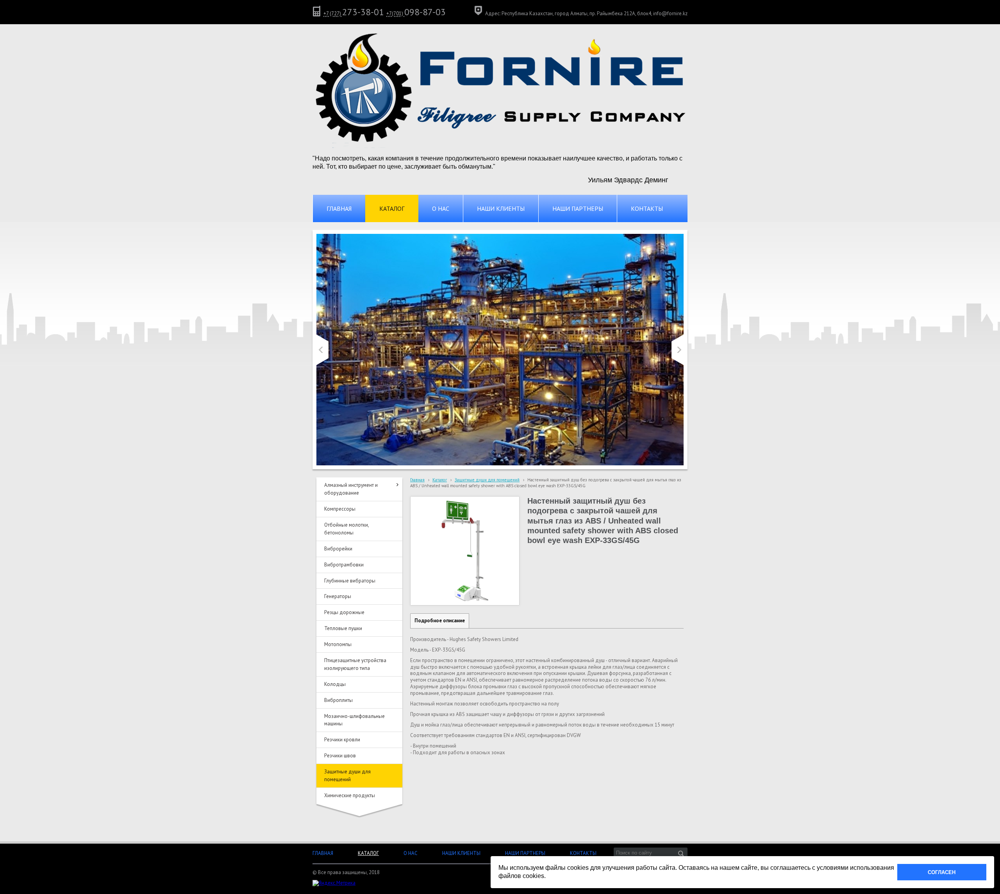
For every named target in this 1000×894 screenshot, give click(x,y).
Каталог (439, 480)
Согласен (941, 872)
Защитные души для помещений (487, 480)
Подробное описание (439, 620)
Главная (417, 480)
